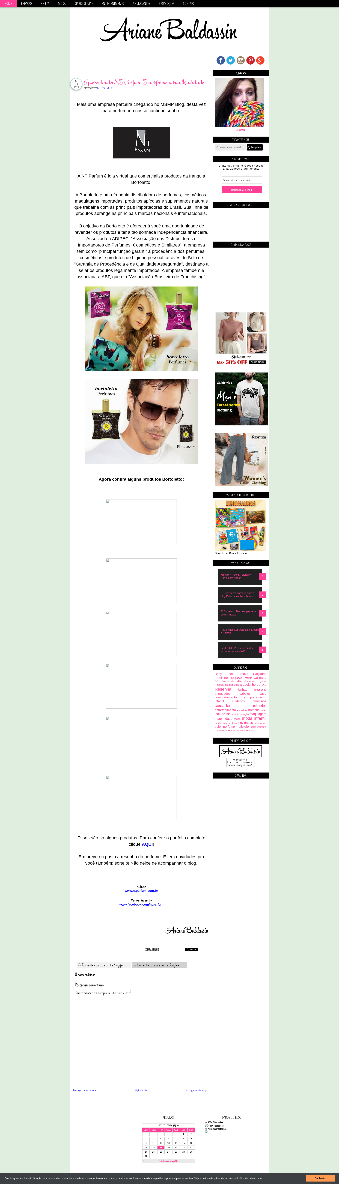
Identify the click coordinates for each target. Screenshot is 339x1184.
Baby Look (224, 674)
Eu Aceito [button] (320, 1178)
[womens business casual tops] (241, 363)
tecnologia (236, 730)
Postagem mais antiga (196, 1090)
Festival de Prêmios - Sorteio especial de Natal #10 (237, 650)
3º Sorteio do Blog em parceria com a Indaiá (238, 613)
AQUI (147, 844)
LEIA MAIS (240, 129)
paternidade (260, 723)
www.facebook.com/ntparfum (141, 904)
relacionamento (258, 727)
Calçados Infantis (241, 677)
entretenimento (225, 710)
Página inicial (141, 1090)
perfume (229, 726)
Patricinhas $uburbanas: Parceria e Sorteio (240, 631)
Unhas (242, 689)
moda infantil (254, 718)
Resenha (223, 689)
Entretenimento (113, 3)
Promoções (166, 3)
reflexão (243, 726)
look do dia (223, 714)
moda (237, 718)
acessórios (260, 689)
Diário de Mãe (83, 3)
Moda (62, 3)
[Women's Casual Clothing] (241, 485)
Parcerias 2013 (104, 88)
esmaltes (242, 710)
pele (218, 726)
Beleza (45, 3)
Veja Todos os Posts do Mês (168, 1160)
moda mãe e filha (226, 723)
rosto (218, 730)
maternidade (223, 718)
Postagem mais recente (84, 1090)
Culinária (260, 678)
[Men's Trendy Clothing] (241, 424)
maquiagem (258, 714)
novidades (245, 723)
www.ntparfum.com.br (141, 890)
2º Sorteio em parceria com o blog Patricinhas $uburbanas (237, 594)
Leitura (238, 684)
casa (263, 693)
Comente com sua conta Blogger (102, 965)
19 (161, 1147)
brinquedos (222, 693)
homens (254, 710)
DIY (217, 681)
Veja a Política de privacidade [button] (245, 1178)
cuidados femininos (249, 701)
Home (8, 3)
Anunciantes (141, 3)
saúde (225, 730)
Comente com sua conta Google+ (158, 965)
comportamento (226, 697)
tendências (247, 730)
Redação (26, 3)
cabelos (245, 693)
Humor (229, 684)
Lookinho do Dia (254, 684)
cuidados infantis (240, 705)
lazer (263, 710)
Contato (188, 3)
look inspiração (240, 714)
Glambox (249, 681)
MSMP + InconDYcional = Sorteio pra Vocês (236, 576)
